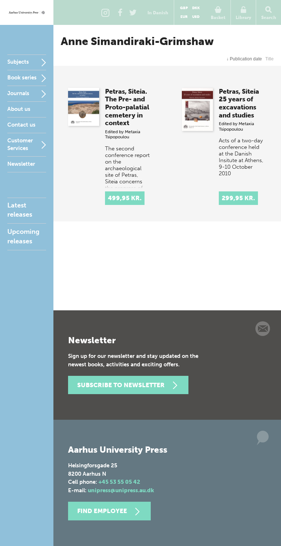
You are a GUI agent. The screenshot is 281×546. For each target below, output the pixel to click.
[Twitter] (132, 12)
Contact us (21, 124)
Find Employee (102, 511)
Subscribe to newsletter (121, 385)
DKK (196, 8)
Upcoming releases (23, 236)
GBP (184, 8)
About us (18, 109)
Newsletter (21, 164)
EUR (184, 17)
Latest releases (19, 209)
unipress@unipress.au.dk (121, 490)
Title (269, 58)
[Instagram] (105, 12)
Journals (18, 93)
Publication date (244, 58)
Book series (22, 77)
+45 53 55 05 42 (119, 482)
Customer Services (20, 144)
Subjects (18, 62)
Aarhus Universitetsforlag (26, 12)
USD (195, 17)
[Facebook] (120, 12)
